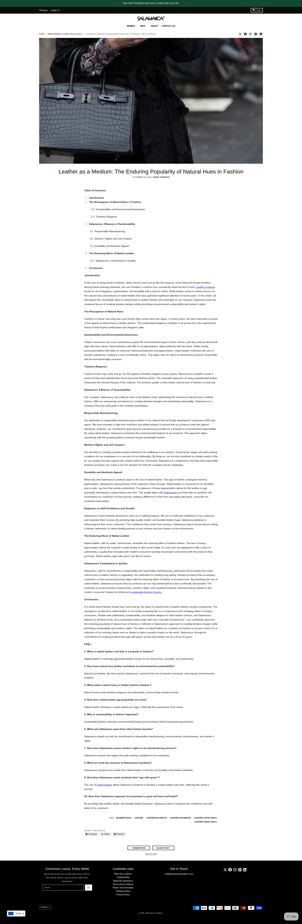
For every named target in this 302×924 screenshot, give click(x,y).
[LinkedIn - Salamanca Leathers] (261, 34)
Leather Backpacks (156, 818)
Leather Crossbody (180, 818)
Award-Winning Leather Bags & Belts (64, 34)
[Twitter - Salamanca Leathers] (240, 34)
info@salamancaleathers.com (179, 874)
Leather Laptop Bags (205, 818)
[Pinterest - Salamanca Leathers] (256, 34)
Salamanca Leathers (154, 913)
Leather (139, 818)
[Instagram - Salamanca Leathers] (251, 34)
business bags (124, 818)
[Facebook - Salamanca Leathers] (245, 34)
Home (41, 34)
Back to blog (151, 854)
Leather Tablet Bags (205, 822)
